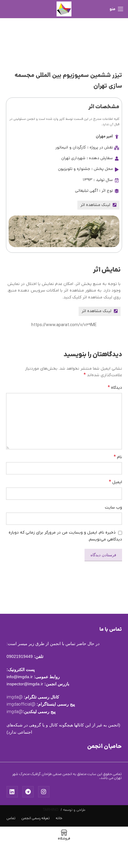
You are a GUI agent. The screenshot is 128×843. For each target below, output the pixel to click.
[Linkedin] (12, 791)
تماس (11, 818)
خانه (59, 818)
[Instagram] (43, 791)
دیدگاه (115, 387)
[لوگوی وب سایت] (64, 9)
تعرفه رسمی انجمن (35, 818)
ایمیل (115, 482)
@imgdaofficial (21, 704)
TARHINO (50, 810)
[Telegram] (28, 791)
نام (118, 457)
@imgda (15, 697)
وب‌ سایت (113, 507)
